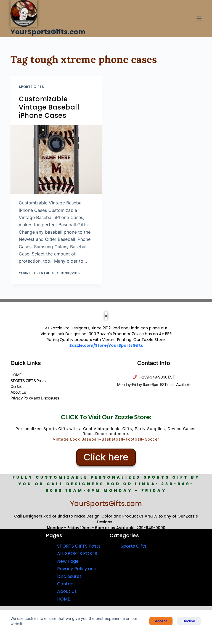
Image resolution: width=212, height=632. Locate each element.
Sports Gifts (31, 86)
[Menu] (199, 18)
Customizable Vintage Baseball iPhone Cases (49, 107)
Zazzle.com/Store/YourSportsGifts (106, 345)
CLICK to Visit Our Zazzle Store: (106, 417)
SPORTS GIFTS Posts (27, 380)
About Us (18, 392)
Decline (188, 621)
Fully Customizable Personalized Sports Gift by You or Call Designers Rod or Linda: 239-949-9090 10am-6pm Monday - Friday (106, 483)
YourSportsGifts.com (48, 32)
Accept (161, 621)
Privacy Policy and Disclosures (34, 398)
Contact (16, 386)
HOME (15, 374)
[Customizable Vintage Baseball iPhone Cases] (56, 159)
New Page (68, 561)
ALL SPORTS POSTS (77, 553)
